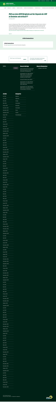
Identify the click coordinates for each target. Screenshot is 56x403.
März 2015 (5, 291)
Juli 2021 (4, 189)
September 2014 (6, 305)
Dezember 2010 (5, 386)
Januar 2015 (5, 296)
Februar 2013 (5, 347)
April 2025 (5, 121)
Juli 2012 (4, 356)
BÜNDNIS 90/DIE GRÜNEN (10, 4)
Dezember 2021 (5, 184)
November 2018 (6, 245)
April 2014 (5, 314)
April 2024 (5, 142)
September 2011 (6, 370)
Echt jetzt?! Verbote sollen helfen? (26, 79)
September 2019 (6, 233)
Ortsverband (17, 107)
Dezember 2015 (5, 272)
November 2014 (6, 300)
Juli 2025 (4, 117)
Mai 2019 (4, 238)
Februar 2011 (5, 382)
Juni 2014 (4, 310)
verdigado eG (18, 396)
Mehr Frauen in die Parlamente (18, 59)
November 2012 (6, 352)
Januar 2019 (5, 242)
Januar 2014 (5, 321)
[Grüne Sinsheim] (4, 4)
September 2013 (6, 331)
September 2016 (6, 263)
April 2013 (5, 342)
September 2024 (6, 135)
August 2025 (5, 114)
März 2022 (5, 177)
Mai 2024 (4, 140)
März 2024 (5, 145)
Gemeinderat (17, 103)
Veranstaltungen (18, 114)
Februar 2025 (5, 124)
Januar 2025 (5, 126)
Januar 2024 (5, 147)
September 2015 (6, 279)
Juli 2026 (4, 96)
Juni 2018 (4, 249)
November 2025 (6, 110)
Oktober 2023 (5, 154)
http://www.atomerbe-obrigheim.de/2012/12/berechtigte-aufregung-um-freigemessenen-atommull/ (26, 30)
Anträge (16, 100)
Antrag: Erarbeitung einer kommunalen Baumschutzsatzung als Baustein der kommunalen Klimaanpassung (27, 70)
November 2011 (6, 365)
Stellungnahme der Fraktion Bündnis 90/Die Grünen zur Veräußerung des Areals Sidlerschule (26, 83)
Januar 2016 (5, 270)
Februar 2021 (5, 200)
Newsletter (17, 105)
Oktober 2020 (5, 207)
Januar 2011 (5, 384)
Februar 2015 (5, 293)
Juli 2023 (4, 161)
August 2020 (5, 212)
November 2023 (6, 152)
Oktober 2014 (5, 303)
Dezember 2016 (5, 259)
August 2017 (5, 254)
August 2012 (5, 354)
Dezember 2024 (5, 128)
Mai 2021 (4, 193)
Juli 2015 (4, 282)
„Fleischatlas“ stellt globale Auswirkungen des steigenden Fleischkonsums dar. (38, 59)
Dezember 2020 (5, 205)
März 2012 (5, 361)
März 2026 (5, 103)
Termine (16, 112)
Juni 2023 (4, 163)
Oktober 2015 (5, 277)
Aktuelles (17, 96)
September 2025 (6, 112)
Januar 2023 (5, 170)
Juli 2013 (4, 335)
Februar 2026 (5, 105)
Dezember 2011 (5, 363)
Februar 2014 (5, 319)
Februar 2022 (5, 179)
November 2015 (6, 275)
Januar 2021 (5, 203)
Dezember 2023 (5, 149)
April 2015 (5, 289)
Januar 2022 (5, 182)
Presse (16, 110)
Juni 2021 (4, 191)
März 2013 (5, 345)
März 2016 (5, 265)
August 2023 (5, 159)
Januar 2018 (5, 252)
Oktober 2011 (5, 368)
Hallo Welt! (45, 68)
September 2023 (6, 156)
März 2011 (5, 379)
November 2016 (6, 261)
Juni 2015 (4, 284)
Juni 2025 (4, 119)
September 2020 (6, 210)
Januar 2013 (5, 349)
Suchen (4, 66)
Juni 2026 (4, 98)
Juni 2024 (4, 138)
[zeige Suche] (51, 1)
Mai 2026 (4, 100)
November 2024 (6, 131)
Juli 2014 (4, 307)
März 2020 (5, 221)
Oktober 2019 (5, 231)
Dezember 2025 (5, 107)
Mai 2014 (4, 312)
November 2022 (6, 172)
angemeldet (10, 45)
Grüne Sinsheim (9, 3)
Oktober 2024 (5, 133)
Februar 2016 (5, 268)
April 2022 (5, 175)
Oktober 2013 (5, 328)
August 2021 (5, 186)
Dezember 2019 (5, 226)
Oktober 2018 (5, 247)
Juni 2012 (4, 358)
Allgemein (10, 33)
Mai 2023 (4, 166)
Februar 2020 (5, 224)
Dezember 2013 (5, 324)
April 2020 (5, 219)
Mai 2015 (4, 286)
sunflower (9, 396)
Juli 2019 (4, 235)
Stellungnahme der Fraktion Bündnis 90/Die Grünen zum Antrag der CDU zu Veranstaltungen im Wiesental (27, 88)
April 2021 (5, 196)
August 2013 (5, 333)
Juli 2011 (4, 372)
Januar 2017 (5, 256)
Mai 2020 (4, 217)
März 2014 (5, 317)
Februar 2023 (5, 168)
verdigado (40, 68)
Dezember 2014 (5, 298)
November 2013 (6, 326)
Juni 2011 (4, 375)
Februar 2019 (5, 240)
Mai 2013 (4, 340)
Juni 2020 (4, 214)
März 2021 (5, 198)
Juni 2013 (4, 338)
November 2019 (6, 228)
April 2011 (5, 377)
